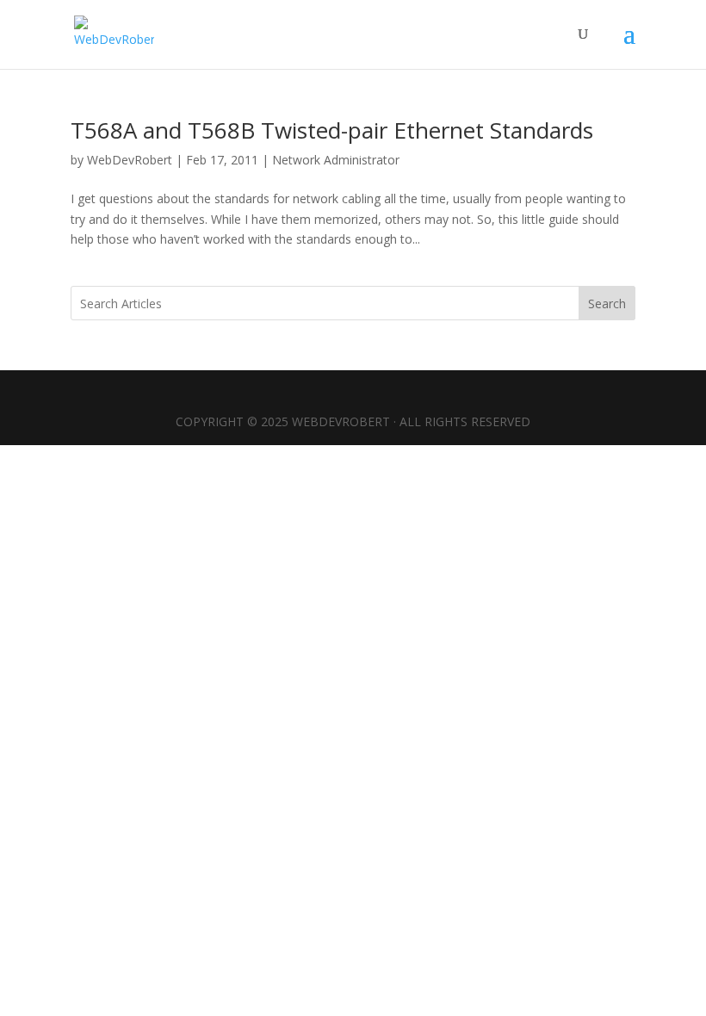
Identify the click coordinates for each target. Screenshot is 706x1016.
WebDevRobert (129, 160)
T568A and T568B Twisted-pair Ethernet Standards (332, 130)
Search (607, 303)
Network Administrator (335, 160)
